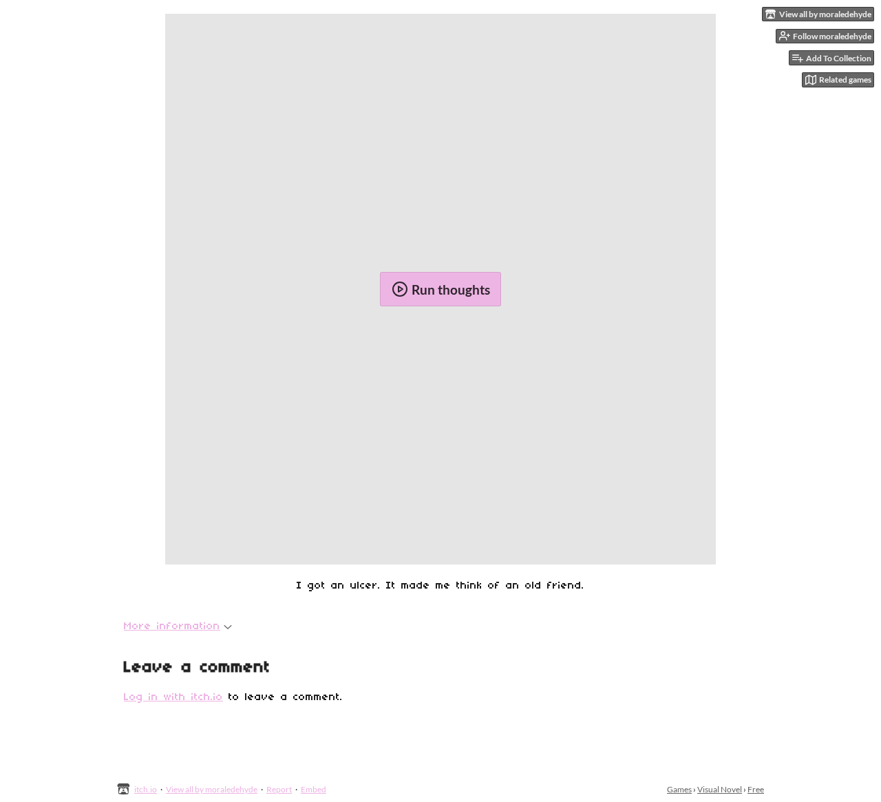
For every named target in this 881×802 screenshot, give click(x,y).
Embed (313, 789)
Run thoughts (451, 289)
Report (279, 789)
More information (172, 626)
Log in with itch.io (173, 697)
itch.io (145, 789)
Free (755, 789)
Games (679, 789)
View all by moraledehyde (211, 789)
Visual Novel (719, 789)
